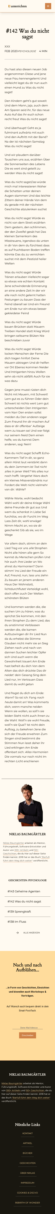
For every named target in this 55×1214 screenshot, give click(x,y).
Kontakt (27, 1133)
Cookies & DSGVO (27, 1192)
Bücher (27, 1153)
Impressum (27, 1182)
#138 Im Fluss (17, 921)
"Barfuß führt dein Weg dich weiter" (30, 1097)
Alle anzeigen (31, 933)
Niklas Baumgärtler (13, 843)
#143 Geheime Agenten (24, 891)
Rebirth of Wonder (27, 1202)
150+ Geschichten (35, 1090)
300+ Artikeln (21, 850)
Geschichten (27, 1163)
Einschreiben (27, 1035)
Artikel (27, 1143)
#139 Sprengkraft (19, 911)
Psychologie (27, 51)
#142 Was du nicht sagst (24, 901)
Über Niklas (27, 1173)
